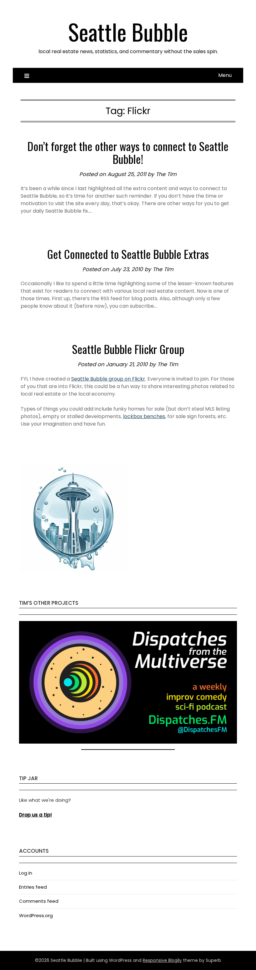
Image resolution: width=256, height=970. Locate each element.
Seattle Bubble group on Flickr (108, 378)
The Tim (166, 174)
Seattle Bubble (128, 31)
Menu (225, 75)
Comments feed (38, 901)
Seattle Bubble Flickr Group (128, 349)
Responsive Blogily (162, 960)
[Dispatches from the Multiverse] (128, 742)
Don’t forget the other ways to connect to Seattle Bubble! (128, 152)
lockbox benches (144, 416)
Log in (25, 873)
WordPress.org (36, 915)
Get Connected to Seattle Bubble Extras (128, 253)
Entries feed (33, 887)
